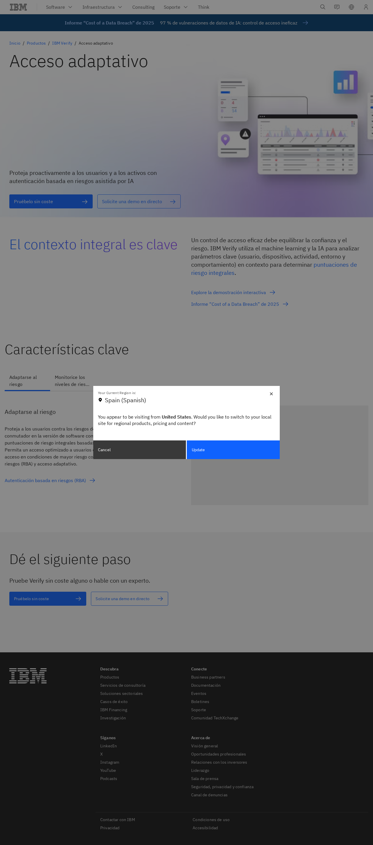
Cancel (104, 449)
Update (198, 449)
